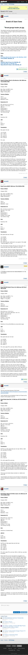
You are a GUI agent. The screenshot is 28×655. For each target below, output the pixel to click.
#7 (26, 491)
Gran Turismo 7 (4, 623)
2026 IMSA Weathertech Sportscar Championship (12, 617)
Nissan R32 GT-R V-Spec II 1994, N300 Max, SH (11, 64)
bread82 (3, 13)
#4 (26, 269)
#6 (26, 388)
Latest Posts (4, 616)
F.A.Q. (15, 648)
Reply (26, 71)
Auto (20, 645)
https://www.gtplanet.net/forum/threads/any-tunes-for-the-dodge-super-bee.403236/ (14, 392)
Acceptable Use (12, 650)
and (22, 69)
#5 (26, 285)
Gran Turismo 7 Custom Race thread (10, 634)
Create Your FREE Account (13, 8)
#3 (26, 184)
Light (9, 645)
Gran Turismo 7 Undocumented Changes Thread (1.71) (13, 630)
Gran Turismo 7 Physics (7, 621)
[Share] (25, 19)
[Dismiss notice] (26, 7)
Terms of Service (21, 648)
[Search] (26, 1)
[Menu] (4, 2)
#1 (26, 19)
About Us (10, 648)
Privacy (18, 650)
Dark (14, 645)
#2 (26, 78)
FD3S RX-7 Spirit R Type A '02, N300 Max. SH (10, 62)
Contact (5, 648)
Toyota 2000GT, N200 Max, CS (7, 58)
